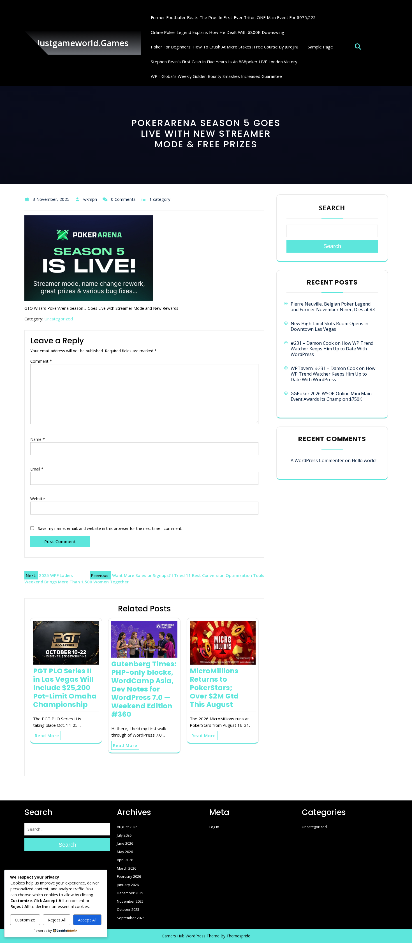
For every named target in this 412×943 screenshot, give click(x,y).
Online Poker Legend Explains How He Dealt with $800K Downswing (217, 32)
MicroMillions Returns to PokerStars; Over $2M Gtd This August (214, 687)
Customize (25, 920)
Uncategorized (58, 319)
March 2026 (126, 868)
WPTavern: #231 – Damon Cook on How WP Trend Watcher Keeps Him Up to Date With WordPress (333, 374)
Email (36, 469)
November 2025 (130, 901)
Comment (41, 361)
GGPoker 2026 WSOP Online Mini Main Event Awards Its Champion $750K (331, 396)
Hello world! (364, 460)
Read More (47, 735)
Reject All (57, 920)
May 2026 (125, 851)
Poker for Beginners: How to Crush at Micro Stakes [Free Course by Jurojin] (224, 47)
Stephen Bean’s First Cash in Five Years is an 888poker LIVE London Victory (224, 61)
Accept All (87, 920)
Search (332, 207)
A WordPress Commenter (317, 460)
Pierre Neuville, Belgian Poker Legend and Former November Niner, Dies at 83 (333, 307)
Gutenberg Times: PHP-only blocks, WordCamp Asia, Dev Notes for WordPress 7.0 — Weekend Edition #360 (143, 689)
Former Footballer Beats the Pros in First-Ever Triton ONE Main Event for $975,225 (233, 17)
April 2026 (125, 859)
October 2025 (128, 909)
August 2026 (127, 826)
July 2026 (124, 835)
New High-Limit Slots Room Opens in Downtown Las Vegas (329, 326)
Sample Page (320, 47)
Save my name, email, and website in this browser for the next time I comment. (110, 528)
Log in (214, 826)
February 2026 (129, 876)
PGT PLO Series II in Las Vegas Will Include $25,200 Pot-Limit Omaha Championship (65, 687)
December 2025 (130, 892)
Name (37, 439)
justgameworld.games (82, 43)
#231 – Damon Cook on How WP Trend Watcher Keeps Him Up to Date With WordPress (332, 348)
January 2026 (128, 884)
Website (37, 498)
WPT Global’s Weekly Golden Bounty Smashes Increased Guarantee (216, 76)
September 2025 (131, 917)
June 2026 (125, 843)
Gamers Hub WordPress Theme (190, 936)
